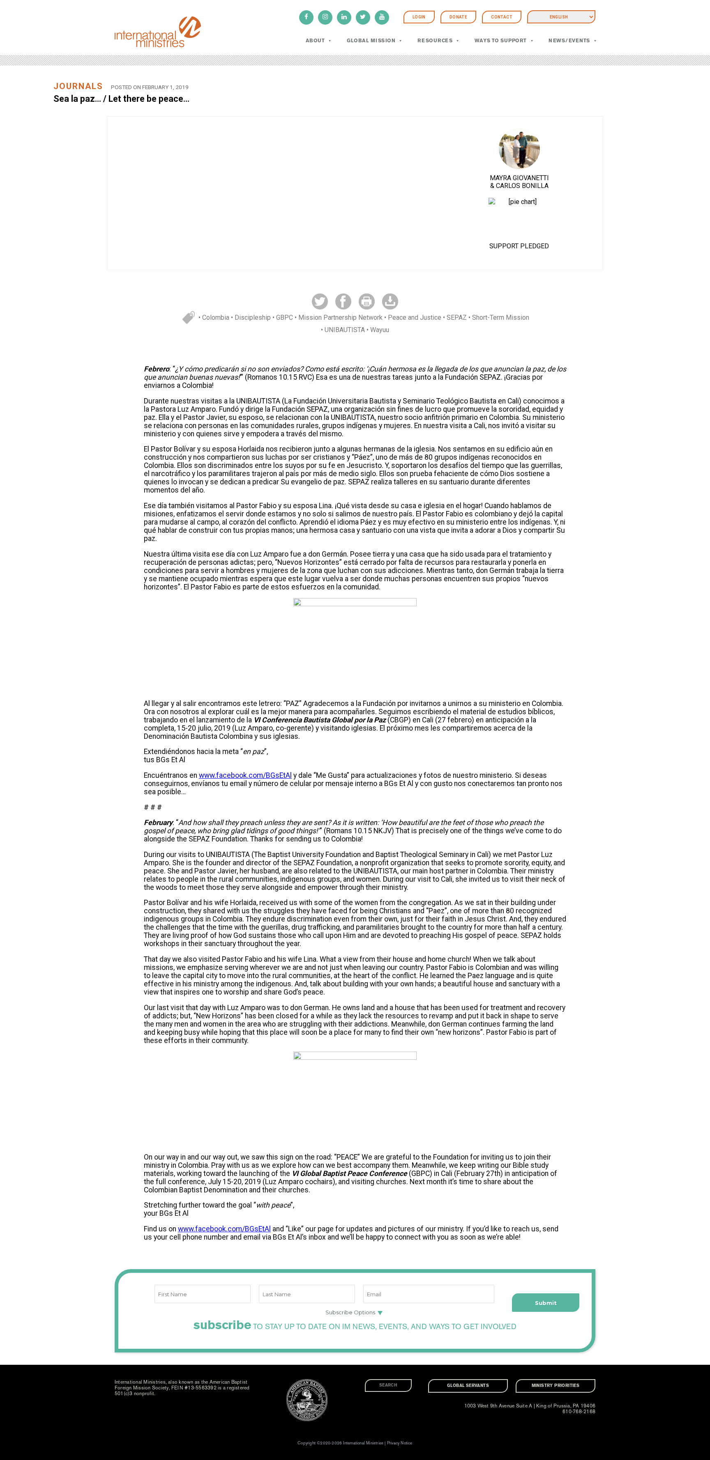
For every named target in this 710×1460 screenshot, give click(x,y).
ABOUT (315, 41)
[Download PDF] (390, 301)
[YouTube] (382, 17)
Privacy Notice (400, 1443)
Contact (501, 17)
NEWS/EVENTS (569, 41)
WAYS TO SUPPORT (501, 41)
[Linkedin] (344, 17)
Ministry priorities (556, 1385)
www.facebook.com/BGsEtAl (245, 775)
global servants (468, 1385)
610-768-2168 (578, 1411)
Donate (458, 17)
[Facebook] (306, 17)
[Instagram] (325, 17)
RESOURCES (434, 41)
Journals (78, 86)
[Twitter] (363, 17)
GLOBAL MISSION (371, 41)
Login (419, 17)
